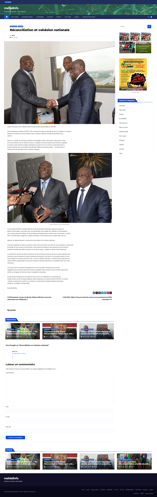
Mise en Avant (13, 26)
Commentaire (10, 372)
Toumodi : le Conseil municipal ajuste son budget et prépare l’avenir (95, 333)
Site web (8, 427)
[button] (148, 17)
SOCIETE (50, 17)
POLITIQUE (14, 17)
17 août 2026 (50, 466)
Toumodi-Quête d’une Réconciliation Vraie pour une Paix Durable (58, 333)
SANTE (76, 17)
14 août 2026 (87, 466)
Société (91, 329)
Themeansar (32, 491)
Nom (7, 406)
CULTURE (68, 17)
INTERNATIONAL (27, 17)
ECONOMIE (40, 17)
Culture (121, 114)
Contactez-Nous (89, 17)
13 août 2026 (124, 466)
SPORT (59, 17)
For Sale (122, 489)
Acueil (87, 489)
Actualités (47, 329)
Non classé (122, 136)
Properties (145, 489)
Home (83, 489)
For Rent (116, 489)
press (13, 35)
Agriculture (122, 110)
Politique (20, 26)
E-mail (7, 416)
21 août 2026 (12, 466)
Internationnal (123, 123)
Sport (120, 153)
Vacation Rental (149, 493)
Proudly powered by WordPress (11, 491)
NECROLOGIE (123, 131)
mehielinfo (11, 8)
